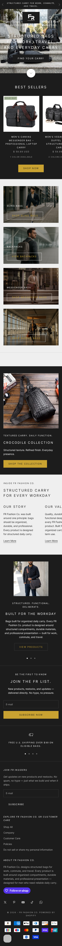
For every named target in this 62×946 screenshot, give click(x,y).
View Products (31, 647)
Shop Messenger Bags (29, 297)
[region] (31, 740)
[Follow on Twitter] (5, 902)
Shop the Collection (25, 463)
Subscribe (16, 804)
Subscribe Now (31, 714)
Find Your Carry (31, 58)
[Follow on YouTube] (23, 902)
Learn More (9, 540)
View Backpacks (24, 256)
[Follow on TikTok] (32, 902)
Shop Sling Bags (25, 215)
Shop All (8, 826)
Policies (7, 844)
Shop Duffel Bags (26, 338)
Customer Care (11, 838)
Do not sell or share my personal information (28, 849)
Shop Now (31, 168)
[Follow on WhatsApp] (41, 902)
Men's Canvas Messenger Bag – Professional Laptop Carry (21, 142)
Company (8, 832)
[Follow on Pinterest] (14, 902)
